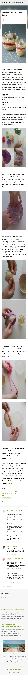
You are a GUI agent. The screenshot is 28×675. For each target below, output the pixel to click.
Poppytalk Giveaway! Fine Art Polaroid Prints (12, 609)
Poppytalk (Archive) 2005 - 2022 (13, 2)
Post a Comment (7, 586)
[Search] (26, 2)
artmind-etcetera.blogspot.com (11, 491)
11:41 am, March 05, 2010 (14, 554)
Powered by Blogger (15, 669)
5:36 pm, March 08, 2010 (14, 582)
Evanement (9, 483)
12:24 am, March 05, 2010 (14, 519)
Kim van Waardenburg (13, 510)
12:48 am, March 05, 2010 (14, 531)
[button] (3, 20)
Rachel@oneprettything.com (15, 558)
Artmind (21, 74)
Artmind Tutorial (7, 497)
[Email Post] (3, 496)
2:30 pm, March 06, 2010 (14, 569)
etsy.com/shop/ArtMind (9, 493)
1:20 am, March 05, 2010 (14, 542)
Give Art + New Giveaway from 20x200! (11, 653)
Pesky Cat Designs (12, 546)
